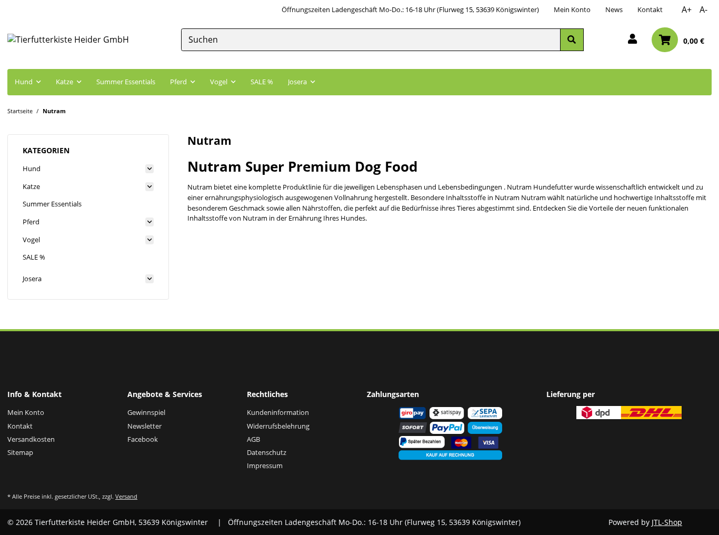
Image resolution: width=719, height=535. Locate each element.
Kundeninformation (278, 412)
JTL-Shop (667, 522)
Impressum (265, 465)
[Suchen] (571, 39)
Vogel (31, 239)
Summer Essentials (52, 204)
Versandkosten (31, 439)
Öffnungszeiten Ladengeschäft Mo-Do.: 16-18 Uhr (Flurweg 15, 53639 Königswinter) (410, 9)
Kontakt (650, 9)
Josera (32, 278)
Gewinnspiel (146, 412)
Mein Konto (572, 9)
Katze (31, 186)
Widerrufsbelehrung (278, 426)
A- (703, 9)
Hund (32, 168)
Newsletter (144, 426)
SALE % (34, 257)
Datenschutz (266, 452)
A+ (687, 9)
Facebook (142, 439)
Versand (126, 496)
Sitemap (20, 452)
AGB (253, 439)
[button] (632, 40)
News (614, 9)
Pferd (31, 221)
